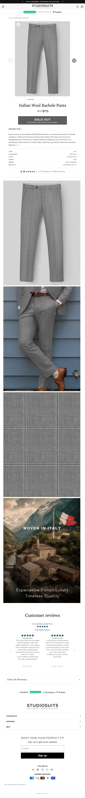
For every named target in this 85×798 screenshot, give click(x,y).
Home (10, 18)
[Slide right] (74, 60)
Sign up (42, 755)
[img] (42, 626)
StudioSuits (45, 793)
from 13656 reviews (42, 630)
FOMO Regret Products (21, 18)
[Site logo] (42, 706)
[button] (3, 6)
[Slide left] (11, 60)
